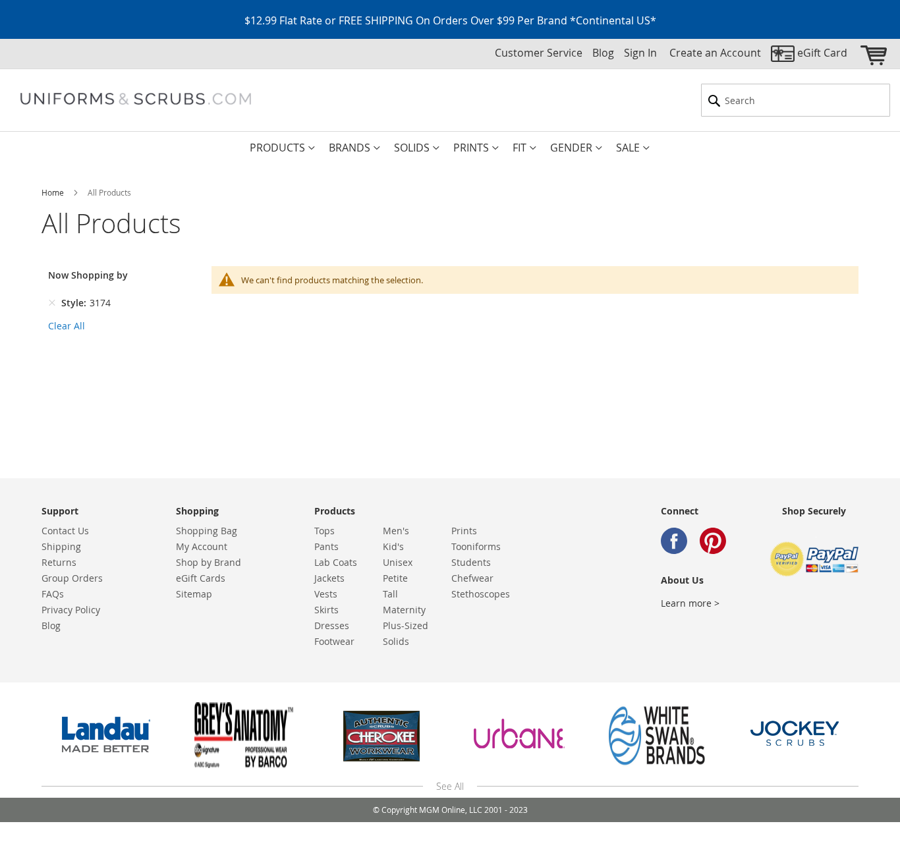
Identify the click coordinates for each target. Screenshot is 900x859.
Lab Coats (335, 562)
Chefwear (472, 578)
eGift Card (822, 52)
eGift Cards (200, 578)
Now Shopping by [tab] (88, 275)
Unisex (397, 562)
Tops (324, 530)
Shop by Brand (208, 562)
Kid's (393, 546)
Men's (396, 530)
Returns (59, 562)
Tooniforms (476, 546)
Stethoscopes (480, 594)
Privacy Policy (71, 609)
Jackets (329, 578)
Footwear (334, 641)
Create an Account (715, 52)
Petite (395, 578)
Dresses (331, 625)
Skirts (326, 609)
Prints (464, 530)
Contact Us (65, 530)
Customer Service (538, 52)
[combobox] (795, 100)
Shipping (61, 546)
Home (54, 192)
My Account (201, 546)
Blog (603, 52)
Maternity (404, 609)
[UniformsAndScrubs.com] (135, 99)
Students (471, 562)
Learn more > (690, 603)
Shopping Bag (206, 530)
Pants (326, 546)
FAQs (53, 594)
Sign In (640, 52)
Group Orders (72, 578)
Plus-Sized (405, 625)
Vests (325, 594)
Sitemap (194, 594)
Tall (390, 594)
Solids (396, 641)
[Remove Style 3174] (52, 303)
